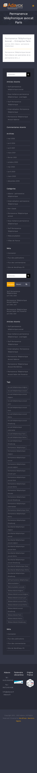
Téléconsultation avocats (16, 587)
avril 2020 (11, 171)
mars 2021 (12, 153)
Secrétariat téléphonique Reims (18, 570)
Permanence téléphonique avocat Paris (16, 479)
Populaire (10, 284)
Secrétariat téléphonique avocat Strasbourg (16, 561)
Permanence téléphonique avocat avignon (16, 465)
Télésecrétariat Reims (15, 618)
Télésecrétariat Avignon (15, 590)
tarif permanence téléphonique (18, 580)
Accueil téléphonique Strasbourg (15, 442)
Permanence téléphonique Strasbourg (16, 521)
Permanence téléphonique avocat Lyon (16, 472)
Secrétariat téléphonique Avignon (16, 528)
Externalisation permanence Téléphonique (18, 202)
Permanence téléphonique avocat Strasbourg (16, 498)
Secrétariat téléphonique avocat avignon (16, 541)
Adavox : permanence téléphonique (16, 195)
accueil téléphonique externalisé (15, 428)
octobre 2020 (13, 162)
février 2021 (12, 157)
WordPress (22, 718)
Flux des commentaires (17, 262)
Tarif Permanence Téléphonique (14, 229)
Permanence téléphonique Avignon (16, 452)
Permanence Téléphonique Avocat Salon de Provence (17, 310)
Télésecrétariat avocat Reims (17, 605)
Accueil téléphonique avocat (17, 391)
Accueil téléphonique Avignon (17, 387)
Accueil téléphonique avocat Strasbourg (17, 422)
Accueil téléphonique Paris (17, 434)
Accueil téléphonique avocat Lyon (17, 402)
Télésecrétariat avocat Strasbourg (15, 610)
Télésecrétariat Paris (14, 615)
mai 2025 (11, 138)
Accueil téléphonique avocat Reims (17, 415)
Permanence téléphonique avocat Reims (16, 485)
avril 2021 (11, 148)
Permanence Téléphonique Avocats (16, 492)
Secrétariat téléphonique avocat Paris (16, 548)
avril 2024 (11, 143)
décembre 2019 (13, 181)
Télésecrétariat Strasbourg (16, 622)
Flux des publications (16, 258)
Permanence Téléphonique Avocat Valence (17, 301)
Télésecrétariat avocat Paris (17, 601)
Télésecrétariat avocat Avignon (18, 594)
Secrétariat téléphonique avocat (16, 535)
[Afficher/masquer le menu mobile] (33, 6)
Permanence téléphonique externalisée (16, 505)
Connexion (12, 253)
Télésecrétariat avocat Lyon (17, 598)
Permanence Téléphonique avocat (18, 214)
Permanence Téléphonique (16, 447)
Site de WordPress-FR (16, 267)
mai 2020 (11, 167)
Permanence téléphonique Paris (18, 510)
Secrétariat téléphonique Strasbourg (16, 574)
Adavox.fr (7, 694)
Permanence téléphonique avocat (16, 459)
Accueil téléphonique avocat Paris (17, 409)
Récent (18, 284)
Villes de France (14, 240)
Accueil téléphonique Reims (17, 437)
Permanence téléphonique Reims (16, 515)
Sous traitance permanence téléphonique (18, 222)
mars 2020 (12, 176)
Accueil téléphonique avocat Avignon (17, 396)
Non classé (12, 208)
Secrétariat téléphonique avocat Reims (16, 554)
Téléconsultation (14, 236)
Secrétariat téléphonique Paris (18, 566)
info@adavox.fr (8, 692)
